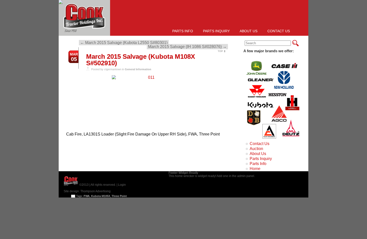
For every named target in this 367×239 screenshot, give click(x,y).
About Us (248, 31)
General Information (138, 69)
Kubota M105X (100, 196)
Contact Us (278, 31)
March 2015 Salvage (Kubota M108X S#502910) (140, 60)
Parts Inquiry (216, 31)
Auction (256, 148)
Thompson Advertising (95, 191)
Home (255, 168)
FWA (87, 196)
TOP (220, 51)
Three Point (119, 196)
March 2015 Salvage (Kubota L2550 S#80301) (124, 42)
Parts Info (182, 31)
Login (122, 184)
